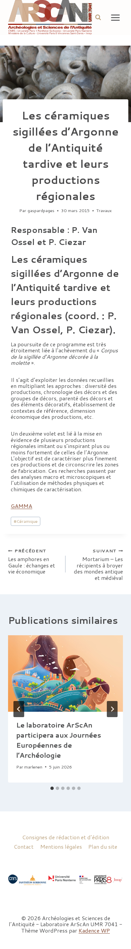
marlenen (33, 767)
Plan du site (102, 846)
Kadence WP (94, 930)
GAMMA (21, 506)
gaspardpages (41, 210)
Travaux (104, 210)
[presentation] (65, 673)
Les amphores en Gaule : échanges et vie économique (31, 561)
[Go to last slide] (18, 709)
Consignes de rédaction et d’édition (65, 837)
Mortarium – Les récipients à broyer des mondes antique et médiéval (98, 564)
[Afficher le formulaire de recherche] (98, 17)
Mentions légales (61, 846)
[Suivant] (112, 709)
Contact (24, 846)
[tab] (52, 788)
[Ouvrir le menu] (115, 17)
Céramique (26, 521)
